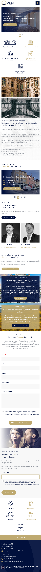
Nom (3, 354)
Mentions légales (10, 567)
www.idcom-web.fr (23, 566)
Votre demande (7, 391)
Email (4, 373)
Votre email (6, 472)
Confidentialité (20, 567)
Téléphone (5, 382)
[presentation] (3, 34)
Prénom (4, 364)
